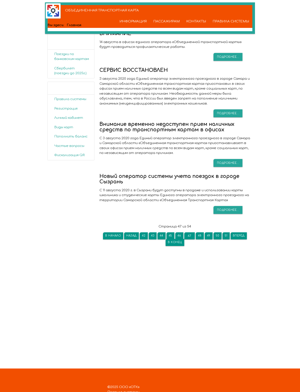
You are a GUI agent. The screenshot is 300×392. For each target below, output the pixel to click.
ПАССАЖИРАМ (166, 21)
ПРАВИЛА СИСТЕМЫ (231, 21)
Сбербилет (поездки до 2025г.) (70, 71)
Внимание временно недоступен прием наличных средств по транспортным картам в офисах (166, 126)
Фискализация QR (69, 155)
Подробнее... (228, 56)
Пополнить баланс (71, 136)
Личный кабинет (68, 118)
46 (179, 235)
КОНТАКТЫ (196, 21)
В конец (175, 242)
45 (170, 235)
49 (208, 235)
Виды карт (63, 127)
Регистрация (66, 108)
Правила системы (70, 99)
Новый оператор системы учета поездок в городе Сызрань (169, 178)
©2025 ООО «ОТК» (123, 387)
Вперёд (239, 235)
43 (152, 235)
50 (217, 235)
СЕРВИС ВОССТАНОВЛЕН (133, 70)
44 (161, 235)
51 (226, 235)
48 (200, 235)
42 (144, 235)
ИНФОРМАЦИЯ (133, 21)
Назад (131, 235)
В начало (113, 235)
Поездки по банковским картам (71, 56)
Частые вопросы (69, 146)
